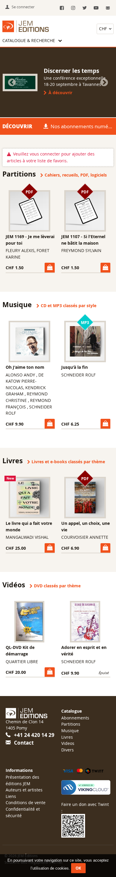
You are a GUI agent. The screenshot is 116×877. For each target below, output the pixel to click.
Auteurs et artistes (24, 790)
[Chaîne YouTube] (96, 8)
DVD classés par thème (57, 586)
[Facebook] (62, 8)
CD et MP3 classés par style (68, 306)
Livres (67, 737)
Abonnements (75, 718)
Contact (24, 742)
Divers (67, 750)
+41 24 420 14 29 (34, 735)
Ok (78, 868)
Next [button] (104, 82)
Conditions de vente (26, 802)
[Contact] (108, 8)
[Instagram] (73, 8)
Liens (11, 796)
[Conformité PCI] (85, 787)
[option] (58, 82)
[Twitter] (84, 8)
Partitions (70, 724)
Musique (70, 730)
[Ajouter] (49, 267)
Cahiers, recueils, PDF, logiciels (76, 175)
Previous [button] (11, 82)
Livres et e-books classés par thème (68, 462)
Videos (67, 743)
